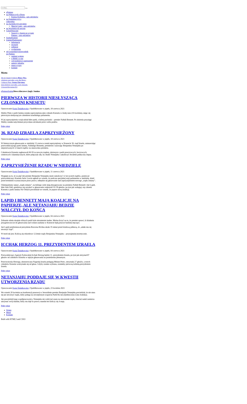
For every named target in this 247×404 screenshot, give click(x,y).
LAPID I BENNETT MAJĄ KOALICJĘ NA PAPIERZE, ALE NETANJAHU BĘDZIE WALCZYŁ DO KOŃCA (40, 205)
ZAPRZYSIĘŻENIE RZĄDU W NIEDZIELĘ (41, 165)
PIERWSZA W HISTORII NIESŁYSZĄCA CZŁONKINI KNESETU (39, 100)
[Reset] (26, 8)
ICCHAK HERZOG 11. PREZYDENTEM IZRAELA (48, 244)
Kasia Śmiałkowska (20, 109)
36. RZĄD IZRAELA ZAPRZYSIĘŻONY (37, 132)
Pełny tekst (5, 126)
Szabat (10, 91)
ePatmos (4, 91)
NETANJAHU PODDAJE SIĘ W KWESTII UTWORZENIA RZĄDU (39, 279)
